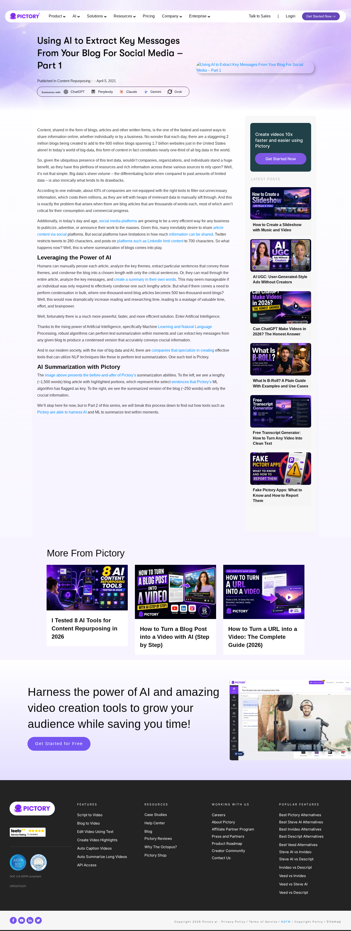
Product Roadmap (227, 843)
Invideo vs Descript (295, 867)
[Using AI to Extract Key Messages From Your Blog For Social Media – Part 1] (255, 67)
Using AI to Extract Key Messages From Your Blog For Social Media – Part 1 (110, 53)
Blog (148, 831)
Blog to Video (88, 823)
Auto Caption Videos (94, 848)
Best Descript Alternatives (301, 836)
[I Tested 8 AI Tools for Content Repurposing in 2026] (87, 587)
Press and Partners (228, 836)
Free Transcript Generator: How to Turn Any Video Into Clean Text (277, 438)
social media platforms (118, 221)
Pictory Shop (155, 855)
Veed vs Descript (293, 892)
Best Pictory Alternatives (300, 815)
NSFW (286, 921)
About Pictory (223, 822)
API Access (86, 865)
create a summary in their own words (145, 279)
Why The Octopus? (160, 847)
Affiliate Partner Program (233, 829)
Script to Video (89, 815)
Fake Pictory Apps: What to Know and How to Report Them (277, 495)
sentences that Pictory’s (191, 382)
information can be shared (191, 234)
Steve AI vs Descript (296, 859)
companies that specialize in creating (183, 350)
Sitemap (334, 921)
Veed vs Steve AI (293, 884)
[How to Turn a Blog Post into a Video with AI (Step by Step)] (175, 592)
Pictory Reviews (158, 838)
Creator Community (228, 850)
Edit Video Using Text (95, 831)
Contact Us (221, 858)
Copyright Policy (308, 921)
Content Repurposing (73, 81)
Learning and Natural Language (185, 327)
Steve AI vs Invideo (295, 852)
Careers (218, 815)
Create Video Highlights (97, 840)
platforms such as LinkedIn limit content (150, 241)
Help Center (154, 823)
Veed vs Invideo (292, 875)
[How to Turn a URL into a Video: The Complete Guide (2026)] (263, 592)
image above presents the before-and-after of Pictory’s (90, 375)
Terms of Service (263, 921)
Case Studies (155, 814)
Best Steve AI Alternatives (301, 822)
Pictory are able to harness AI (62, 412)
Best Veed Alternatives (298, 844)
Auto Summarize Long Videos (102, 856)
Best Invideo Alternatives (300, 829)
